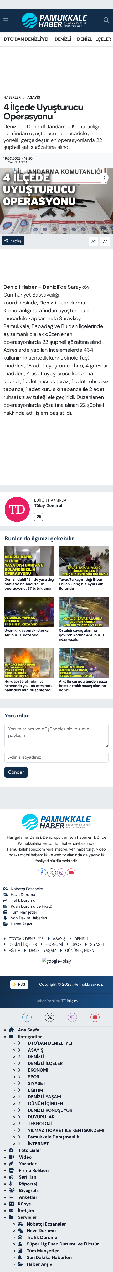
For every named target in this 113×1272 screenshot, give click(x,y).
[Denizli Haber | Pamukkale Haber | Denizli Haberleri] (55, 20)
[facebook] (27, 1017)
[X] (51, 872)
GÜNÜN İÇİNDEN (79, 950)
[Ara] (107, 20)
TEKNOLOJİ (39, 1123)
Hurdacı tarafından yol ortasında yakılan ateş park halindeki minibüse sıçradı (28, 686)
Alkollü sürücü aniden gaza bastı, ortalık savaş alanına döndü (83, 686)
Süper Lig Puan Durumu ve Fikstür (63, 1244)
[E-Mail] (38, 517)
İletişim (26, 1210)
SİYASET (97, 944)
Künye (24, 1204)
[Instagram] (61, 872)
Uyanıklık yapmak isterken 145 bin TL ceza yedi (27, 632)
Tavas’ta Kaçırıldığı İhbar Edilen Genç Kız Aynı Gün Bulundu (81, 584)
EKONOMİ (54, 944)
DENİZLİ (63, 39)
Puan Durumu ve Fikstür (32, 906)
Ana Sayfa (28, 1030)
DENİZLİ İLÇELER (94, 39)
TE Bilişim (69, 1001)
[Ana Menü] (5, 20)
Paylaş (16, 240)
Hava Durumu (23, 894)
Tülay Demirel (48, 505)
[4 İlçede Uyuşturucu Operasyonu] (56, 201)
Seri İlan (27, 1177)
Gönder (16, 772)
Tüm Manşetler (24, 912)
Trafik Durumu (23, 900)
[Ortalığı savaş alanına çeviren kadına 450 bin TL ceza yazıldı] (84, 612)
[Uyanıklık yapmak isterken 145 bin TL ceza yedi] (29, 612)
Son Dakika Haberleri (29, 918)
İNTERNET (38, 1144)
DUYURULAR (41, 1117)
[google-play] (56, 962)
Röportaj (27, 1184)
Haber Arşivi (21, 924)
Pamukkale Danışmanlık (53, 1137)
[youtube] (95, 1017)
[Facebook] (42, 872)
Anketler (27, 1197)
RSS (21, 984)
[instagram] (72, 1017)
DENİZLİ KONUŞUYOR (50, 1110)
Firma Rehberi (33, 1170)
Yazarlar (27, 1164)
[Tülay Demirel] (17, 509)
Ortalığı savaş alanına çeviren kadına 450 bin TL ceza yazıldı (82, 635)
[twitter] (49, 1017)
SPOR (76, 944)
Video (25, 1157)
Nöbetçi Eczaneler (27, 888)
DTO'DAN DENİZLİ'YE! (26, 39)
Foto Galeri (30, 1150)
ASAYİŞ (33, 97)
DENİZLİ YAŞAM (42, 950)
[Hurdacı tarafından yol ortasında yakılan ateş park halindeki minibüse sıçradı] (29, 663)
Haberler (12, 97)
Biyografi (28, 1190)
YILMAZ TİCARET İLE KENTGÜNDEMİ (65, 1130)
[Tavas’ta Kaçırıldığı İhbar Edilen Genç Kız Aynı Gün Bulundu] (84, 561)
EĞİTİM (15, 950)
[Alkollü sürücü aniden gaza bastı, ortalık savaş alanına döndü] (84, 663)
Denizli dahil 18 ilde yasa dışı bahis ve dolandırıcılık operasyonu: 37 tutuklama (29, 584)
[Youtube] (71, 872)
